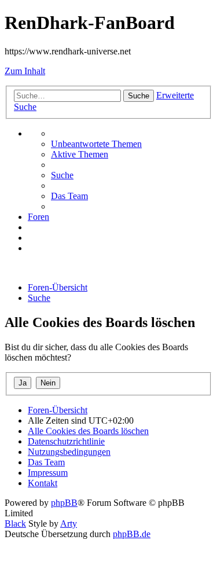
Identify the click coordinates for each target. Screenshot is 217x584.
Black (15, 523)
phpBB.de (131, 534)
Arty (68, 523)
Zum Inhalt (25, 71)
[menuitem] (96, 144)
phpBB (64, 503)
